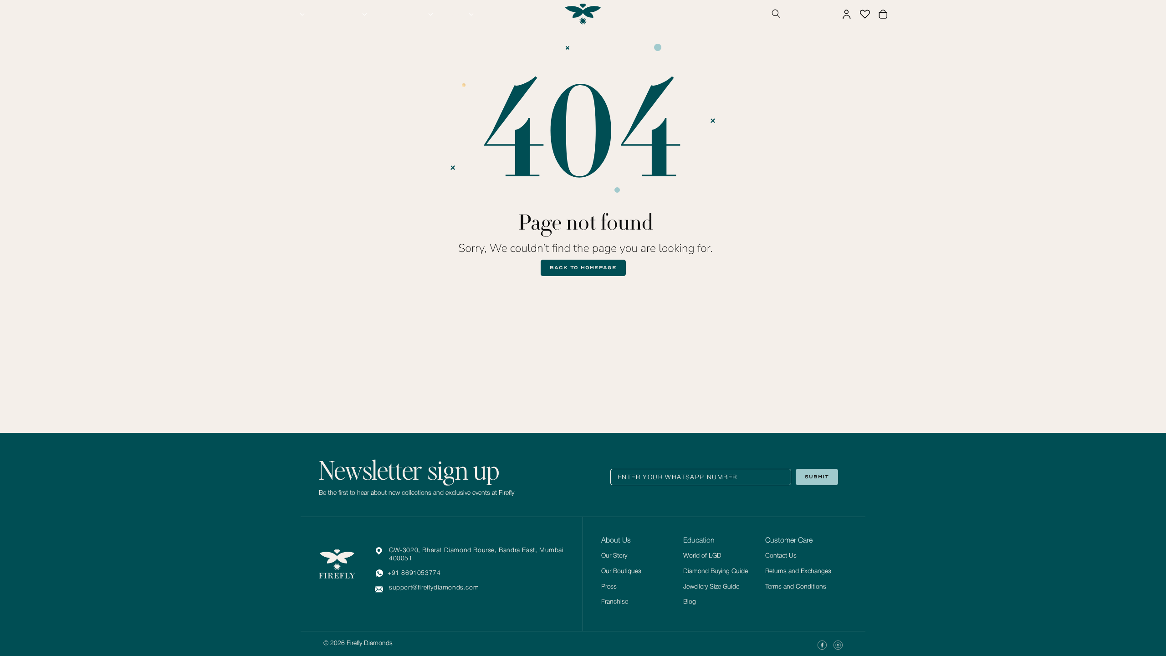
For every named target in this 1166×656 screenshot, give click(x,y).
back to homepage (583, 268)
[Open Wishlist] (865, 14)
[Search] (776, 14)
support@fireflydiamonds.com (434, 588)
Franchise (614, 602)
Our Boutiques (621, 571)
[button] (290, 14)
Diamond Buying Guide (715, 571)
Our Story (614, 556)
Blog (689, 602)
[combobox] (809, 14)
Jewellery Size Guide (711, 587)
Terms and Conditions (795, 587)
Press (609, 587)
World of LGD (702, 556)
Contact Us (781, 556)
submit (817, 477)
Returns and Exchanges (798, 571)
